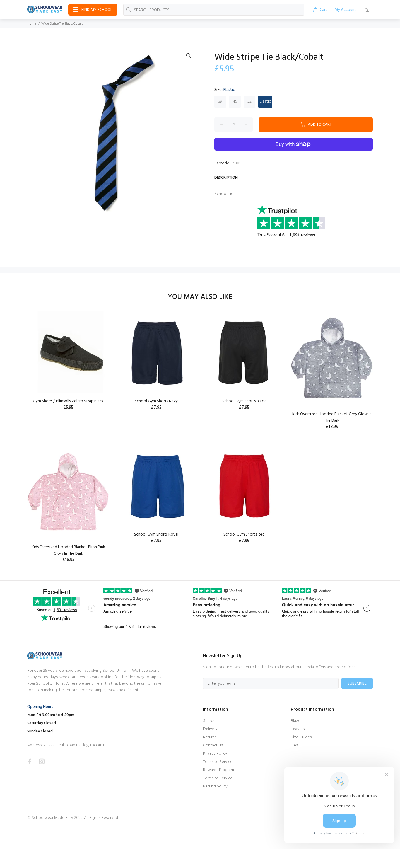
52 (249, 101)
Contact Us (213, 745)
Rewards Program (218, 770)
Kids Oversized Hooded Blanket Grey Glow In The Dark (332, 417)
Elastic (265, 101)
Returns (209, 737)
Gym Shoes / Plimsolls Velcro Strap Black (68, 401)
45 (235, 101)
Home (31, 24)
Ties (294, 745)
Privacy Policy (215, 753)
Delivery (210, 729)
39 (220, 101)
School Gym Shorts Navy (156, 401)
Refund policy (215, 786)
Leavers (298, 729)
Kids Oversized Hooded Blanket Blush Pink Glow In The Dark (68, 550)
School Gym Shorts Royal (156, 534)
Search (209, 720)
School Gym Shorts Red (244, 534)
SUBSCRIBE (357, 683)
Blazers (297, 720)
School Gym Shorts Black (244, 401)
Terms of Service (218, 761)
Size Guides (301, 737)
